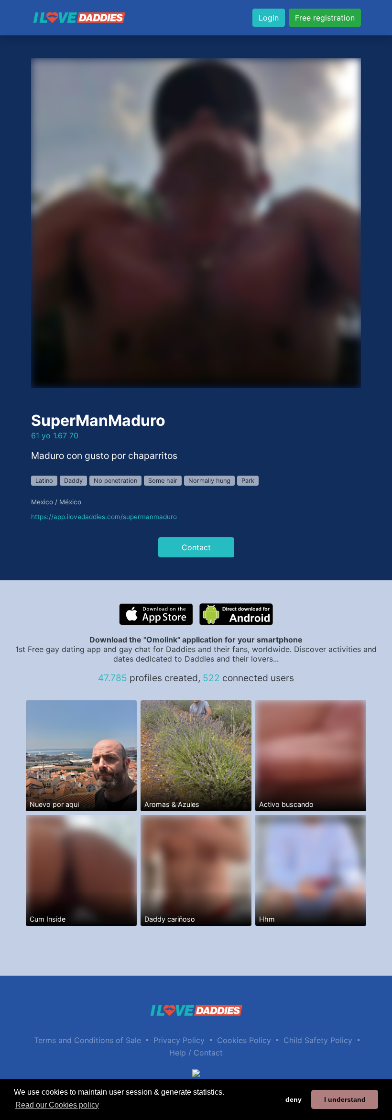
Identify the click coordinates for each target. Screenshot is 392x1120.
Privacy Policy (179, 1040)
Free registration (325, 17)
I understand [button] (345, 1099)
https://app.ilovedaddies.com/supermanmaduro (104, 517)
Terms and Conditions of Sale (87, 1040)
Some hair (162, 480)
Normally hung (209, 480)
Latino (44, 480)
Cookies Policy (244, 1040)
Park (247, 480)
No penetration (115, 480)
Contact (196, 547)
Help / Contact (196, 1052)
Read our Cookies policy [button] (57, 1105)
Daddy (73, 480)
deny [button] (293, 1099)
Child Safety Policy (317, 1040)
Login (269, 17)
